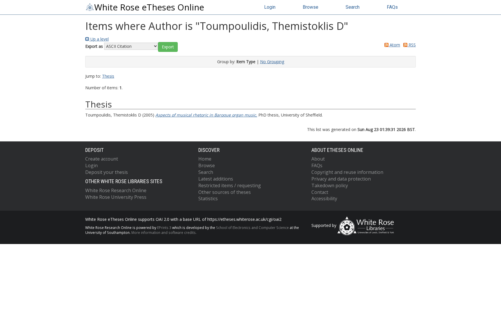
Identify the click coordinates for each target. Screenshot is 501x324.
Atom (394, 45)
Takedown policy (329, 185)
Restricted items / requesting (229, 185)
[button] (168, 47)
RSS (411, 45)
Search (353, 7)
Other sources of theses (224, 192)
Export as (94, 46)
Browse (310, 7)
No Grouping (272, 61)
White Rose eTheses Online (149, 7)
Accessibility (324, 198)
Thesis (108, 76)
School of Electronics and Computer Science (252, 227)
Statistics (208, 198)
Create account (101, 159)
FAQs (392, 7)
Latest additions (215, 179)
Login (269, 7)
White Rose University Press (115, 197)
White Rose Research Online (115, 190)
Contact (319, 192)
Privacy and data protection (341, 179)
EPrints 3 (164, 227)
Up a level (99, 39)
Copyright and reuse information (347, 172)
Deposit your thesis (106, 172)
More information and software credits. (164, 232)
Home (204, 159)
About (318, 159)
